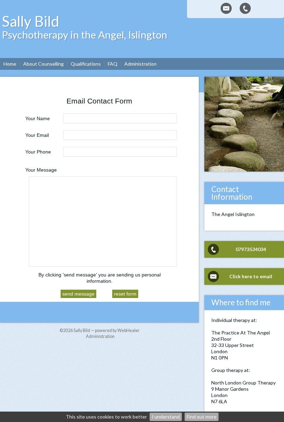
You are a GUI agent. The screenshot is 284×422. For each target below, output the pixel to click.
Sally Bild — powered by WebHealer (106, 330)
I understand (166, 417)
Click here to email (250, 276)
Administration (100, 336)
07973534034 (251, 249)
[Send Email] (226, 8)
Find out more (201, 417)
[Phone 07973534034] (245, 8)
